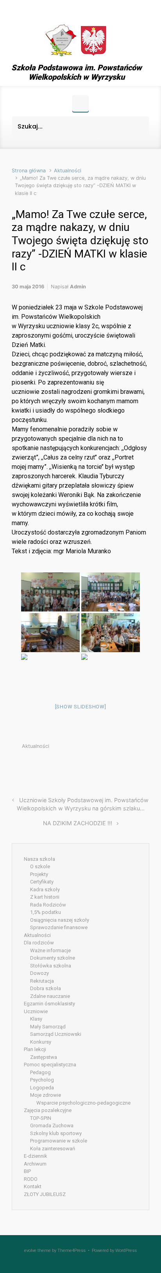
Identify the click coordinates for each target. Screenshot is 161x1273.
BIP (27, 1171)
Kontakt (32, 1186)
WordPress (126, 1250)
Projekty (39, 874)
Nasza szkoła (39, 859)
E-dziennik (35, 1156)
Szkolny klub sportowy (56, 1133)
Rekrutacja (42, 981)
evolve (30, 1250)
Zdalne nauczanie (50, 996)
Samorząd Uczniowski (55, 1034)
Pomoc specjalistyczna (50, 1064)
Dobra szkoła (45, 988)
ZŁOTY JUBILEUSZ (45, 1194)
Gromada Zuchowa (51, 1125)
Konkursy (40, 1042)
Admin (78, 287)
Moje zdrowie (45, 1095)
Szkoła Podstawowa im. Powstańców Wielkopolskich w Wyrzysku (76, 72)
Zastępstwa (43, 1057)
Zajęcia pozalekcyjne (48, 1110)
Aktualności (67, 170)
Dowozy (39, 973)
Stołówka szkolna (50, 966)
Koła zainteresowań (52, 1148)
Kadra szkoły (45, 889)
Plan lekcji (35, 1049)
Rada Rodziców (48, 905)
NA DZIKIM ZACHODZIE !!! (77, 823)
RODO (31, 1179)
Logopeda (42, 1088)
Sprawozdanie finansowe (59, 927)
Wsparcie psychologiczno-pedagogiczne (83, 1103)
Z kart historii (44, 897)
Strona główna (29, 170)
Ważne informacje (50, 950)
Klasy (36, 1019)
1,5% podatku (45, 912)
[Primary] (80, 103)
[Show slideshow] (80, 707)
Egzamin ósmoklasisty (49, 1004)
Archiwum (35, 1164)
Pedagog (40, 1072)
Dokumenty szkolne (52, 958)
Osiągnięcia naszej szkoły (59, 920)
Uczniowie (36, 1011)
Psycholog (42, 1080)
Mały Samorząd (48, 1027)
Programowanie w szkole (58, 1141)
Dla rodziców (39, 943)
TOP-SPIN (40, 1118)
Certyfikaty (42, 882)
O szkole (40, 866)
